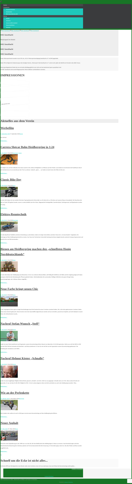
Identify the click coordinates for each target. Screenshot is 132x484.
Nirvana (66, 482)
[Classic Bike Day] (9, 196)
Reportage (15, 153)
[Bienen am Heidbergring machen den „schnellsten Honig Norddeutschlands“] (9, 271)
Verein (21, 134)
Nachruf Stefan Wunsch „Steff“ (20, 323)
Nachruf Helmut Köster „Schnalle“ (22, 358)
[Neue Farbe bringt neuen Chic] (9, 306)
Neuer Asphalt (9, 422)
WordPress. (71, 482)
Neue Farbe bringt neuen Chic (19, 288)
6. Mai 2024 (3, 153)
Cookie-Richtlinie (49, 476)
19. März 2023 (4, 429)
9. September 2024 (5, 134)
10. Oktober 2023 (5, 398)
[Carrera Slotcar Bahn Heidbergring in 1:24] (9, 164)
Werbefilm (7, 127)
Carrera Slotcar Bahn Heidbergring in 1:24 (27, 147)
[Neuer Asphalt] (9, 440)
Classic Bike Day (11, 179)
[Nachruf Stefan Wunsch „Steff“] (9, 341)
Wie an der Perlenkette (15, 392)
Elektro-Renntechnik (13, 214)
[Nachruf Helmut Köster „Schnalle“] (9, 377)
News (14, 185)
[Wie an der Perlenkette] (9, 410)
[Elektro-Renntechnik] (9, 231)
